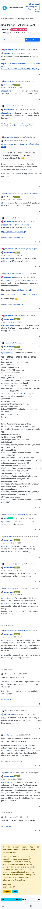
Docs (37, 9)
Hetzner (20, 237)
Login (15, 891)
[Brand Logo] (4, 7)
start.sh (20, 393)
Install (37, 12)
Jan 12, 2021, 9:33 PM (15, 570)
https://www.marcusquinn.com (23, 126)
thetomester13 (9, 85)
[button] (3, 906)
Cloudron (7, 237)
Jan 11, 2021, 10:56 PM (27, 109)
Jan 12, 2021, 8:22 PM (27, 518)
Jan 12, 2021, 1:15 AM (20, 141)
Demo (30, 9)
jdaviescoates (9, 50)
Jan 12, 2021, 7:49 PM (15, 349)
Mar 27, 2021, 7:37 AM (23, 735)
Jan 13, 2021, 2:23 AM (15, 595)
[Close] (38, 847)
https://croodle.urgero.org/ (12, 232)
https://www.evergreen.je (26, 124)
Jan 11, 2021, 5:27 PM (23, 53)
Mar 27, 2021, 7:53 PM (15, 779)
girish (6, 518)
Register (7, 891)
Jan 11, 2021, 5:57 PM (15, 87)
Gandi (15, 237)
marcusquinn (8, 109)
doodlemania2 (9, 81)
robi (5, 141)
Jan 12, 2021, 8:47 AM (28, 221)
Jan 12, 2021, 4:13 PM (15, 255)
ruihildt (6, 53)
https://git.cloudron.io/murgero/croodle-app (19, 294)
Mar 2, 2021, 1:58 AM (15, 637)
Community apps (32, 6)
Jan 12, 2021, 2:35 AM (15, 199)
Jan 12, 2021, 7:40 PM (15, 322)
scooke (6, 735)
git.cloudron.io (23, 290)
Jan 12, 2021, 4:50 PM (28, 277)
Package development (19, 29)
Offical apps (34, 4)
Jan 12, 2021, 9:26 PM (15, 543)
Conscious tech (6, 182)
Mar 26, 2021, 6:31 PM (20, 674)
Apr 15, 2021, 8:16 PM (20, 817)
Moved (6, 29)
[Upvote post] (35, 74)
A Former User (9, 714)
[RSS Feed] (29, 33)
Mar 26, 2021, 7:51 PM (28, 714)
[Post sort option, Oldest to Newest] (4, 39)
